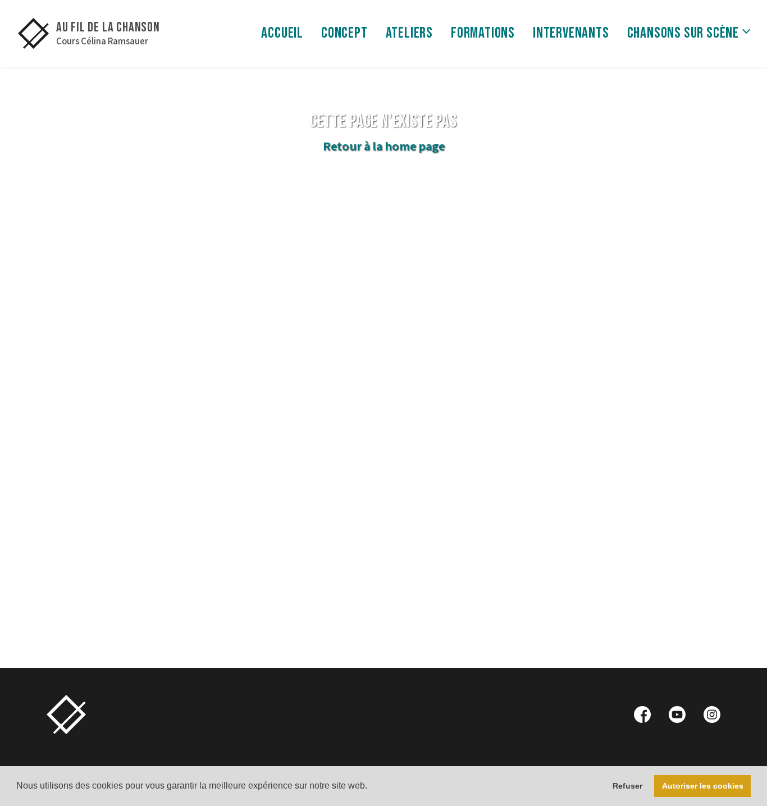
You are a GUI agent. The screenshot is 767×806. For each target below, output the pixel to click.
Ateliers (409, 33)
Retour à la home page (384, 146)
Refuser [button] (627, 785)
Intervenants (571, 33)
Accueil (282, 33)
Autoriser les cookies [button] (702, 785)
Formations (483, 33)
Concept (344, 33)
